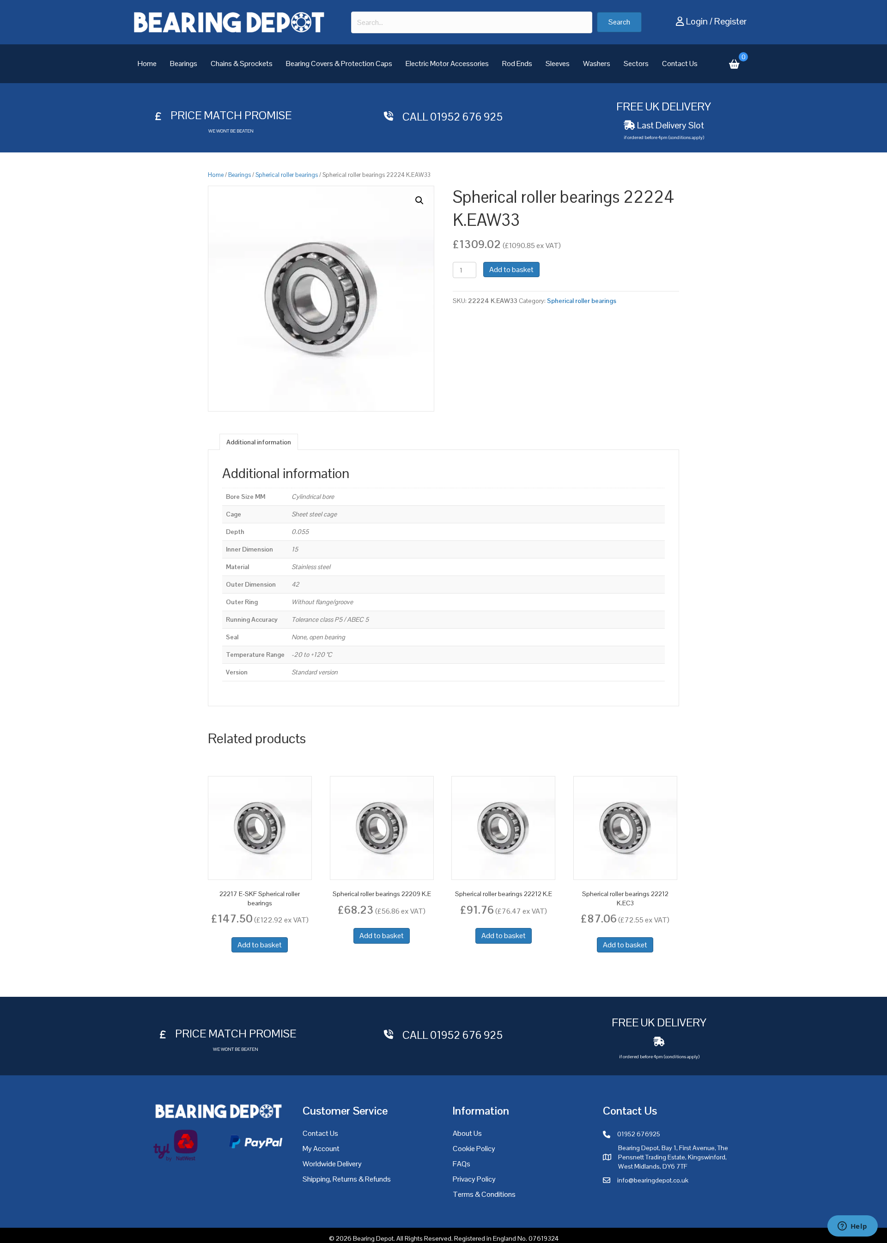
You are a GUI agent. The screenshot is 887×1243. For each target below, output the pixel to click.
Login (697, 21)
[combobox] (471, 22)
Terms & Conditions (484, 1194)
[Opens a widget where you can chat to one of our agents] (852, 1226)
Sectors (636, 63)
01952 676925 (638, 1134)
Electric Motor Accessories (447, 63)
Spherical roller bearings (286, 175)
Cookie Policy (474, 1148)
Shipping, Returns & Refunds (347, 1179)
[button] (619, 22)
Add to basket (511, 269)
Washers (596, 63)
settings (527, 1233)
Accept (595, 1228)
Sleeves (558, 63)
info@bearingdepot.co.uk (652, 1180)
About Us (467, 1133)
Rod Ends (517, 63)
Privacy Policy (474, 1179)
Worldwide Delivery (332, 1164)
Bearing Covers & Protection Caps (339, 63)
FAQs (461, 1164)
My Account (321, 1148)
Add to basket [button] (259, 945)
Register (730, 21)
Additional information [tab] (258, 442)
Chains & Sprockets (242, 63)
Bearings (183, 63)
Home (147, 63)
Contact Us (680, 63)
